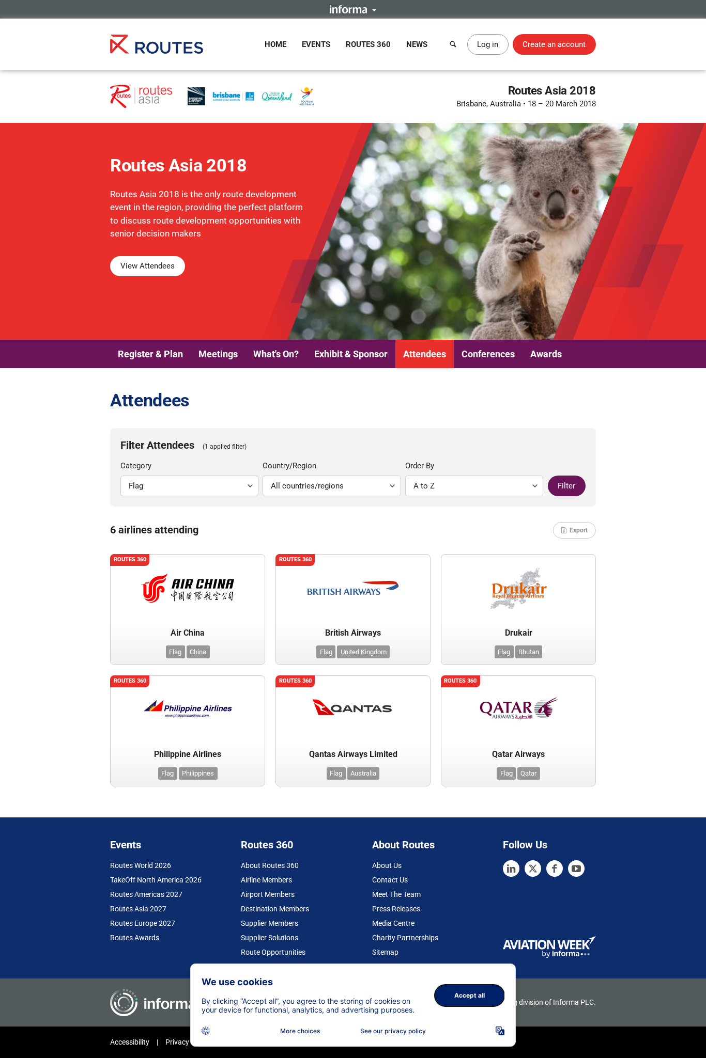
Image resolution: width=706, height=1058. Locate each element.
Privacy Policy (187, 1042)
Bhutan (528, 652)
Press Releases (396, 909)
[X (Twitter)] (533, 868)
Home (275, 44)
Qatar (528, 773)
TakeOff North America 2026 (156, 880)
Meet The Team (396, 894)
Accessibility (129, 1042)
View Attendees (147, 266)
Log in (487, 44)
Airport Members (268, 894)
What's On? (276, 354)
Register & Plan (150, 354)
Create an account (554, 44)
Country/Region (289, 465)
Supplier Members (269, 923)
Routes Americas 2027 (146, 894)
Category (135, 465)
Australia (363, 773)
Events (316, 44)
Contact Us (390, 880)
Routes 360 (368, 44)
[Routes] (156, 44)
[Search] (453, 44)
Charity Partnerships (405, 938)
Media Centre (393, 923)
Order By (419, 465)
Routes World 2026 (140, 865)
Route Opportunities (273, 952)
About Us (387, 865)
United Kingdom (364, 652)
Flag (175, 652)
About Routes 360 (270, 865)
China (198, 652)
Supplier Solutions (269, 938)
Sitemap (385, 952)
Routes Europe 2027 (142, 923)
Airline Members (266, 880)
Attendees (424, 354)
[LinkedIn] (511, 868)
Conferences (488, 354)
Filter (566, 486)
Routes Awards (134, 938)
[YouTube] (576, 868)
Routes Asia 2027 (138, 909)
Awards (546, 354)
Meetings (218, 354)
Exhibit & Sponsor (351, 354)
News (416, 44)
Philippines (198, 773)
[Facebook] (554, 868)
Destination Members (275, 909)
